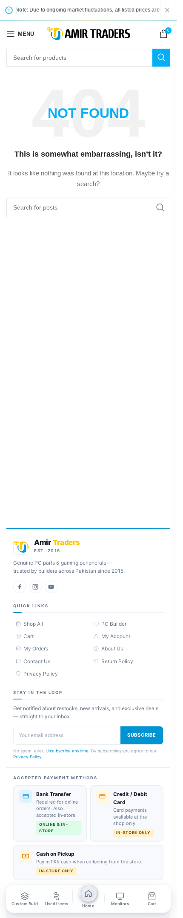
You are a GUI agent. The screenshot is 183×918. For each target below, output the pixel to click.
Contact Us (36, 661)
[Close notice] (167, 10)
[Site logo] (88, 33)
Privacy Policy (40, 673)
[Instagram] (35, 586)
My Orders (35, 648)
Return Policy (117, 661)
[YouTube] (51, 586)
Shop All (33, 624)
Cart (28, 636)
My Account (115, 636)
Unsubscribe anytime (67, 750)
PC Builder (113, 624)
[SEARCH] (161, 58)
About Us (112, 648)
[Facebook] (19, 586)
